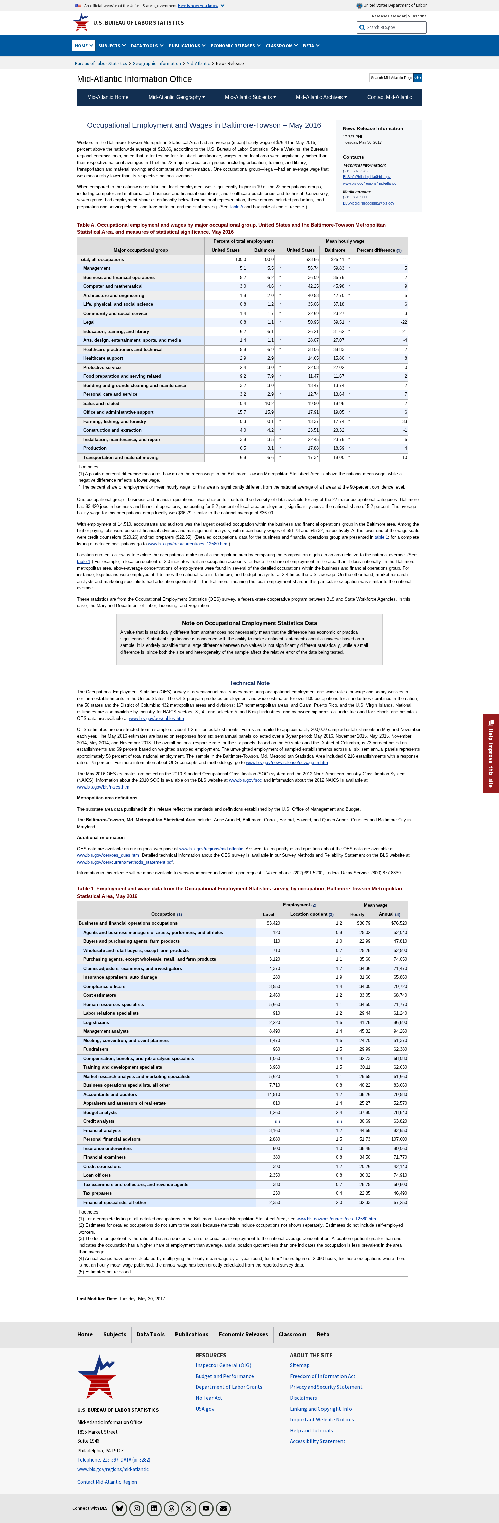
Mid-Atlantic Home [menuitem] (107, 97)
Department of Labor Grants (229, 1386)
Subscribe (417, 15)
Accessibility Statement (318, 1441)
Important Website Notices (322, 1419)
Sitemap (300, 1365)
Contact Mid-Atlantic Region (107, 1481)
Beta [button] (309, 45)
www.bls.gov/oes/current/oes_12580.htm (187, 543)
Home (85, 1334)
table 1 (381, 537)
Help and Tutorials (311, 1430)
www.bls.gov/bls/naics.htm (103, 787)
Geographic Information (157, 63)
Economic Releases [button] (233, 45)
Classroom (293, 1334)
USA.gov (205, 1408)
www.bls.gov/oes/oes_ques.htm (108, 855)
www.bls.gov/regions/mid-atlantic (369, 183)
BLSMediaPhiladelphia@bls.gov (368, 203)
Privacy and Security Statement (326, 1386)
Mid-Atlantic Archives (319, 97)
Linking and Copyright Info (321, 1408)
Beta (323, 1334)
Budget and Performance (225, 1376)
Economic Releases (243, 1334)
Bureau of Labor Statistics (101, 63)
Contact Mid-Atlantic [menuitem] (389, 97)
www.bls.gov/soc (245, 780)
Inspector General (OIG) (223, 1365)
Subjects (114, 1334)
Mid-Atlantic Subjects (248, 97)
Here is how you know (198, 5)
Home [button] (82, 45)
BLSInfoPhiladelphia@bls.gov (367, 177)
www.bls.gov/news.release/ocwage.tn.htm (287, 762)
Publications (191, 1334)
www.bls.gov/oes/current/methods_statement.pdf (125, 862)
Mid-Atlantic (198, 63)
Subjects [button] (110, 45)
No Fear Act (209, 1397)
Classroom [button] (280, 45)
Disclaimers (303, 1397)
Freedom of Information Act (323, 1376)
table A (236, 206)
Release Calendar (389, 15)
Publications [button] (185, 45)
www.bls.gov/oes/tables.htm (156, 718)
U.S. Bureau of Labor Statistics (138, 22)
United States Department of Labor (395, 5)
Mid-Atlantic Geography (175, 97)
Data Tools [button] (145, 45)
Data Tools (151, 1334)
